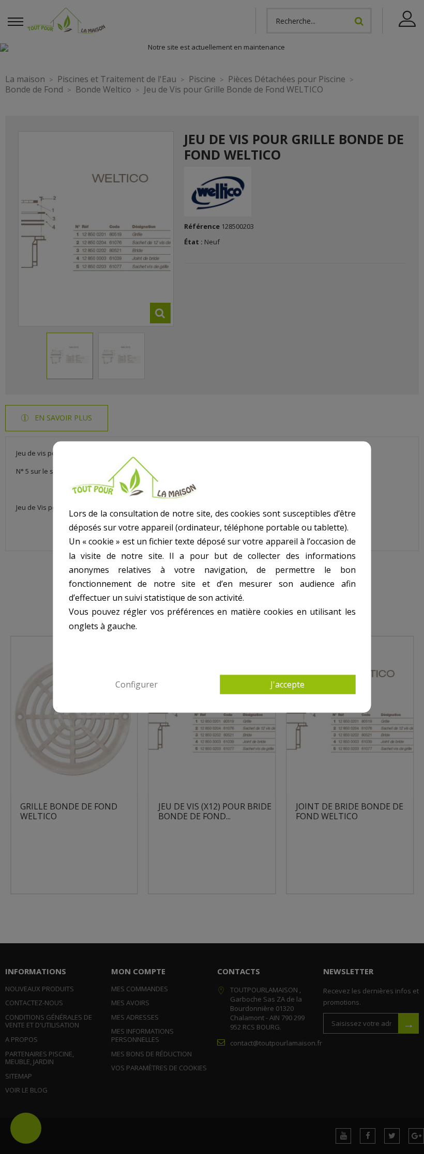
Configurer (136, 684)
